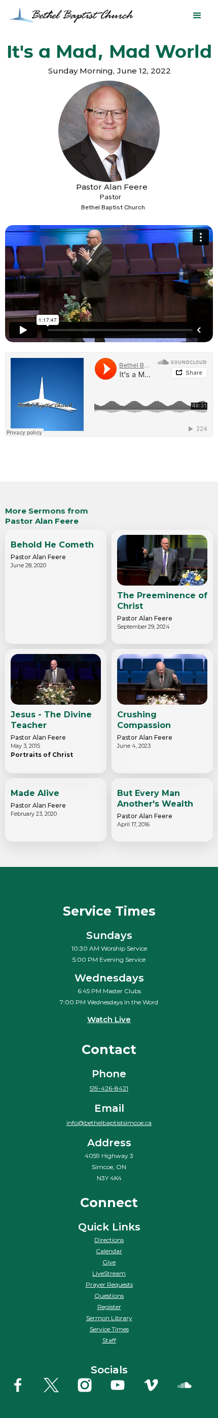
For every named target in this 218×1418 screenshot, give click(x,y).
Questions (109, 1295)
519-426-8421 (109, 1088)
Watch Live (109, 1019)
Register (109, 1307)
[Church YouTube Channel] (125, 1385)
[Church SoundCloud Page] (192, 1385)
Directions (109, 1240)
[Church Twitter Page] (59, 1385)
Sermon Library (109, 1318)
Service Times (109, 1329)
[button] (197, 16)
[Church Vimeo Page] (158, 1385)
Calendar (109, 1251)
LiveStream (109, 1273)
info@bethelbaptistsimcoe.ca (109, 1122)
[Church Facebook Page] (25, 1385)
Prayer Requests (109, 1284)
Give (109, 1262)
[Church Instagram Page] (92, 1385)
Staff (109, 1340)
